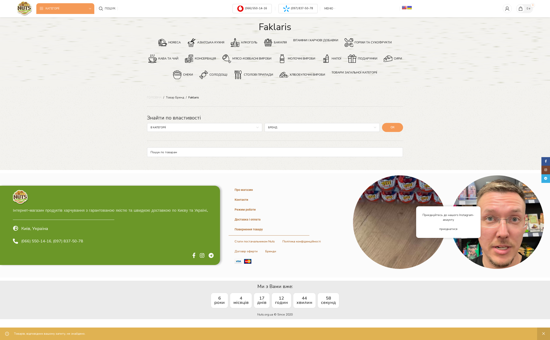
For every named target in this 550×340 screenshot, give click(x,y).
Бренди (270, 251)
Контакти (241, 199)
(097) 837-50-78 (302, 8)
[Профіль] (507, 8)
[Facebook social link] (194, 256)
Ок (392, 127)
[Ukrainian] (409, 8)
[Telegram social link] (211, 256)
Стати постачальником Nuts (255, 241)
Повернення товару (249, 229)
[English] (404, 8)
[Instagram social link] (202, 256)
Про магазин (244, 189)
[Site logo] (24, 8)
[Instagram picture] (399, 222)
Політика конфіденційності (302, 241)
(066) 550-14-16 (256, 8)
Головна (154, 97)
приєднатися (448, 229)
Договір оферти (246, 251)
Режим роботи (245, 209)
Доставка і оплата (248, 219)
